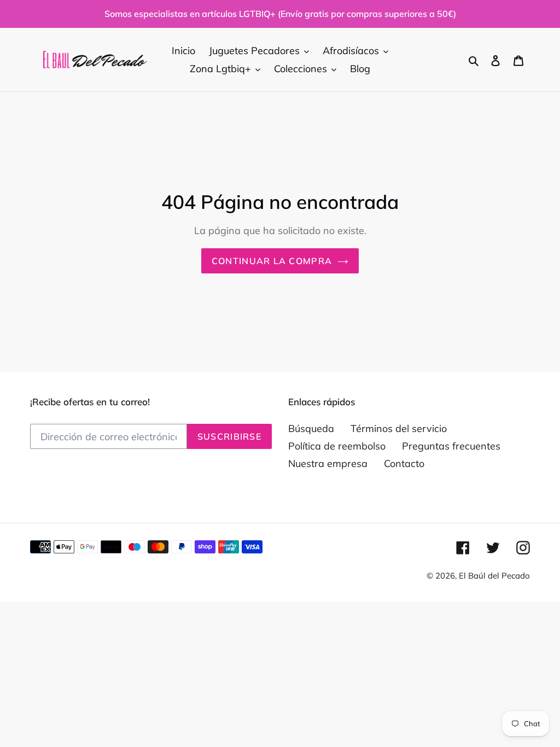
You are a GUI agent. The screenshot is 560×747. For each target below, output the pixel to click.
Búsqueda (311, 428)
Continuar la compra (272, 260)
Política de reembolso (337, 446)
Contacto (404, 463)
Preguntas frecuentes (451, 446)
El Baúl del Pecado (494, 575)
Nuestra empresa (328, 463)
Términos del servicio (399, 428)
